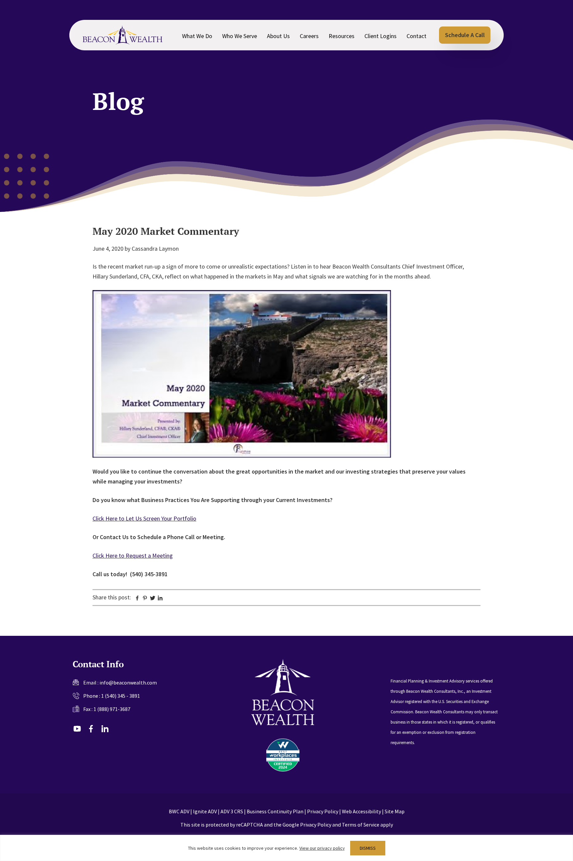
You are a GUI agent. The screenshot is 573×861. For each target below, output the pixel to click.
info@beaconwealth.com (128, 682)
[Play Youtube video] (242, 374)
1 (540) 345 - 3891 (120, 695)
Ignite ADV (205, 811)
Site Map (395, 811)
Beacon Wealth (122, 35)
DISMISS (368, 848)
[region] (286, 848)
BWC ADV (179, 811)
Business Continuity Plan (275, 811)
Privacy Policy (322, 811)
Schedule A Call (465, 35)
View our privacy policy (322, 848)
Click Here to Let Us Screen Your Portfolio (144, 518)
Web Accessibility (361, 811)
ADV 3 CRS (232, 811)
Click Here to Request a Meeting (133, 555)
